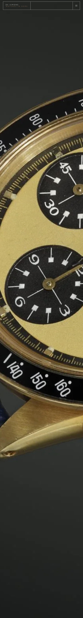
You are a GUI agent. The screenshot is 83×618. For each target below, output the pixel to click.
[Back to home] (17, 6)
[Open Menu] (76, 6)
